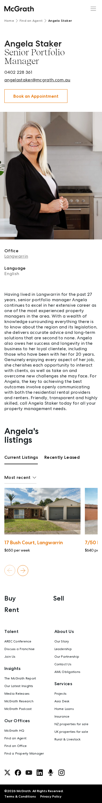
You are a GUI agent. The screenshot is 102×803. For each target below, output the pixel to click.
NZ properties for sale (71, 724)
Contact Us (62, 664)
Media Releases (16, 693)
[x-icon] (7, 772)
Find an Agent (31, 21)
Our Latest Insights (18, 686)
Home (9, 21)
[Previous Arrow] (9, 570)
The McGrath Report (20, 678)
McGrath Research (18, 701)
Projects (60, 693)
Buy (10, 598)
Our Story (61, 641)
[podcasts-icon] (50, 772)
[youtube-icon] (29, 772)
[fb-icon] (18, 772)
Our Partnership (66, 656)
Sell (58, 598)
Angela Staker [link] (60, 21)
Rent (11, 609)
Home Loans (64, 709)
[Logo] (19, 8)
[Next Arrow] (22, 570)
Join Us (10, 656)
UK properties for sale (71, 732)
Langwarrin (16, 256)
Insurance (62, 716)
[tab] (21, 459)
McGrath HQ (14, 730)
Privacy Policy (50, 796)
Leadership (63, 649)
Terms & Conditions (20, 796)
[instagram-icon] (61, 772)
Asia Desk (62, 701)
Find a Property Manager (24, 753)
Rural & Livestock (67, 739)
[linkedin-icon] (39, 772)
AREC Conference (18, 641)
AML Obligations (67, 672)
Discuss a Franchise (19, 649)
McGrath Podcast (18, 709)
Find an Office (15, 746)
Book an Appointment (35, 96)
